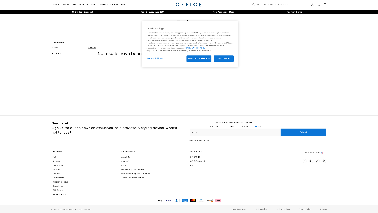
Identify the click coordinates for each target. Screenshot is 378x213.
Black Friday (59, 186)
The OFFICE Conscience (132, 177)
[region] (190, 44)
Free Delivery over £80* (152, 12)
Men (74, 4)
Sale (123, 4)
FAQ (54, 157)
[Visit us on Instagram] (318, 161)
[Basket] (323, 4)
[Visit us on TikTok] (324, 161)
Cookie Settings (283, 209)
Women (66, 4)
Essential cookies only (199, 58)
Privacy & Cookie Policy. (194, 48)
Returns (56, 169)
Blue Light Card (60, 194)
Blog (123, 165)
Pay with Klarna (294, 12)
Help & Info (58, 151)
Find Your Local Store (223, 12)
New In (56, 4)
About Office (128, 151)
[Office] (189, 4)
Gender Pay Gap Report (132, 169)
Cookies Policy (261, 209)
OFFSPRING (195, 157)
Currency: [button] (312, 152)
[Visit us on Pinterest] (311, 161)
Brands (114, 4)
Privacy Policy (305, 209)
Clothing (102, 4)
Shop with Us (196, 151)
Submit (303, 132)
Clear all (92, 47)
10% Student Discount (82, 12)
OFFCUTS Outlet (197, 161)
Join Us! (125, 161)
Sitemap (323, 209)
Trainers (83, 4)
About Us (125, 157)
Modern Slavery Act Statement (136, 173)
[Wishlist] (317, 4)
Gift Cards (58, 190)
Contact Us (58, 173)
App (192, 165)
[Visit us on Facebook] (305, 161)
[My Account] (311, 4)
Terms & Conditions (237, 209)
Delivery (56, 161)
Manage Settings (154, 58)
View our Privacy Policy (199, 140)
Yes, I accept (223, 58)
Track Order (58, 165)
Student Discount (61, 182)
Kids (93, 4)
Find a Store (58, 177)
